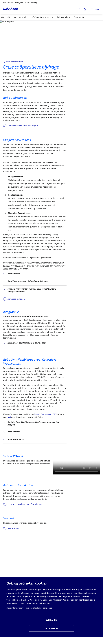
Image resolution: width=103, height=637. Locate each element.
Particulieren (8, 2)
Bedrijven (19, 2)
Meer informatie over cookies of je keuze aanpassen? (29, 608)
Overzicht (5, 17)
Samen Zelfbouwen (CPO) (45, 414)
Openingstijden (21, 17)
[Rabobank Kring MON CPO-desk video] (76, 464)
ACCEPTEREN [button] (51, 628)
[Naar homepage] (10, 9)
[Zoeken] (79, 9)
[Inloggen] (85, 9)
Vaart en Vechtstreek (14, 62)
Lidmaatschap (63, 17)
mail (9, 417)
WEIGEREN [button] (51, 620)
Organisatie (79, 17)
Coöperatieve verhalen (42, 17)
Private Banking (31, 2)
